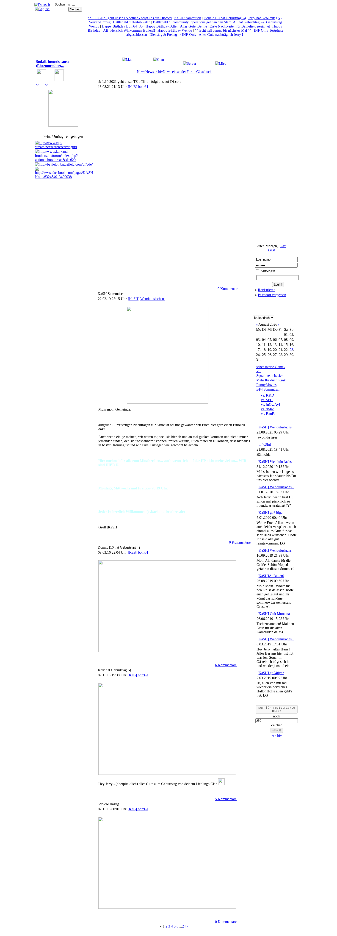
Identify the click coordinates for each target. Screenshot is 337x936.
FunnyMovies (266, 385)
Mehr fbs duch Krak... (272, 380)
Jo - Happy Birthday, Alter (158, 26)
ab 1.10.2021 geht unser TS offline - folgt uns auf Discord (130, 18)
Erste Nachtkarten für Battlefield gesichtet (240, 26)
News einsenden (175, 72)
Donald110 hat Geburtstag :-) (225, 18)
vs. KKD (267, 395)
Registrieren (266, 290)
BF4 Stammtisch (268, 389)
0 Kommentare (228, 289)
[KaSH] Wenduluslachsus (146, 299)
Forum (191, 72)
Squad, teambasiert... (271, 376)
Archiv (277, 736)
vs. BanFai (268, 414)
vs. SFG (267, 400)
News (141, 72)
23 (291, 350)
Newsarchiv (154, 72)
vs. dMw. (267, 409)
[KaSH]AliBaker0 (270, 576)
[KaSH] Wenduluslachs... (275, 427)
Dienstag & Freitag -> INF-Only (172, 34)
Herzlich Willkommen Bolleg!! (132, 30)
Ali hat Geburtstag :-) (248, 22)
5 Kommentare (226, 799)
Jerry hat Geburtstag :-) (265, 18)
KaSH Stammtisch (187, 18)
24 (184, 926)
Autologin (267, 271)
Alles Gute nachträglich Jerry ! (221, 34)
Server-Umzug (99, 22)
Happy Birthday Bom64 (119, 26)
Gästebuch (204, 72)
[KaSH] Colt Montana (273, 614)
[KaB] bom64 (138, 87)
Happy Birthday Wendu (174, 30)
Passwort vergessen (272, 295)
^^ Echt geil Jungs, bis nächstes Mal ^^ (223, 30)
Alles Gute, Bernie (193, 26)
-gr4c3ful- (264, 444)
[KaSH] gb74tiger (270, 512)
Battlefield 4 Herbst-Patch (131, 22)
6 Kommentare (226, 665)
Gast (283, 246)
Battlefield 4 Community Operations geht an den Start (192, 22)
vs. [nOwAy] (270, 404)
